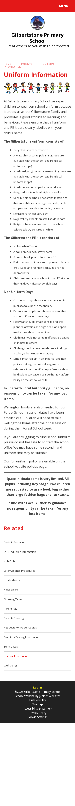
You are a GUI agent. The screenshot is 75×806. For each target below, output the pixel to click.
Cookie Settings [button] (37, 717)
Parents (26, 63)
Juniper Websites (49, 696)
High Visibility (37, 700)
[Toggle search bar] (8, 6)
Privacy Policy (37, 713)
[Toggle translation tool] (18, 6)
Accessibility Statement (37, 708)
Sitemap (37, 704)
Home (7, 63)
